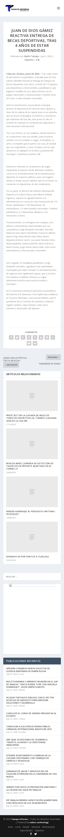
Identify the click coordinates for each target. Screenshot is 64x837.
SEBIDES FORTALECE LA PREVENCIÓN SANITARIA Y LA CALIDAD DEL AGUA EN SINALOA (31, 788)
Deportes (29, 59)
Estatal (22, 690)
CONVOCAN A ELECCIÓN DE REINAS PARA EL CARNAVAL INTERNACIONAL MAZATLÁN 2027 (29, 727)
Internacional (48, 826)
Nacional (35, 826)
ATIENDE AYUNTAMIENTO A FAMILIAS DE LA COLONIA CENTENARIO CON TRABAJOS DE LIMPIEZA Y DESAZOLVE (28, 758)
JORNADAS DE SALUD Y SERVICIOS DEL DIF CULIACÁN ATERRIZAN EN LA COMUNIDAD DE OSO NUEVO (31, 774)
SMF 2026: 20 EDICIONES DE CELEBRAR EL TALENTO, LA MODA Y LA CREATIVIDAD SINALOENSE (27, 742)
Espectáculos (26, 830)
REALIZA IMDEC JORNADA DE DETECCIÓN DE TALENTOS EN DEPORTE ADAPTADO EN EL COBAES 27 (30, 466)
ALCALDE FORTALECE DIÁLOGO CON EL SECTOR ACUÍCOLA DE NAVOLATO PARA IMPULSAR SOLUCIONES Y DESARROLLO (30, 700)
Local (21, 674)
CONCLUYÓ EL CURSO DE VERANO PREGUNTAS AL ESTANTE (31, 714)
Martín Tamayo (31, 56)
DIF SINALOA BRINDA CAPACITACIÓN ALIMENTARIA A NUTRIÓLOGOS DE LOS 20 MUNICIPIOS (31, 801)
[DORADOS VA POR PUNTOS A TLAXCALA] (32, 537)
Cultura (22, 719)
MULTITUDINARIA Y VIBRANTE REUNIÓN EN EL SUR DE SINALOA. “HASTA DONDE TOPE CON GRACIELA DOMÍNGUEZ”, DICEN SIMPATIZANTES (32, 684)
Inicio (10, 826)
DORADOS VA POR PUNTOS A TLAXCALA (27, 556)
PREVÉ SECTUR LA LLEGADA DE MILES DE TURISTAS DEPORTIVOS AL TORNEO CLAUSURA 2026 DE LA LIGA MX (31, 418)
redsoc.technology (39, 822)
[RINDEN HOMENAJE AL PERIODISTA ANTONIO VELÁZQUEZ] (32, 491)
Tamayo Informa (19, 819)
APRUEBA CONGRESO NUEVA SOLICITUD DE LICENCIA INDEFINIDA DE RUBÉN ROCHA (28, 669)
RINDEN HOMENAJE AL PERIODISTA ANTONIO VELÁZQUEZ (30, 512)
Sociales (22, 732)
